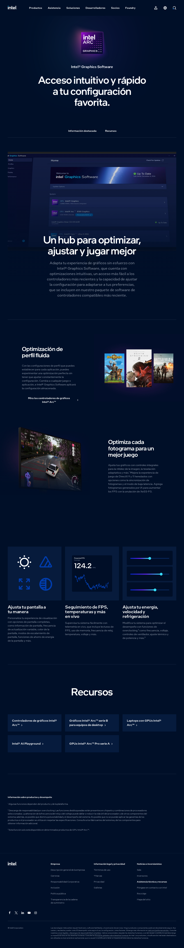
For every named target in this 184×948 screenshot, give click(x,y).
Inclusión (55, 887)
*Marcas (98, 875)
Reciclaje (141, 893)
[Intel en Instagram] (36, 913)
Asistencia (54, 8)
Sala (139, 869)
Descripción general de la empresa (68, 869)
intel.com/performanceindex (158, 930)
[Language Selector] (165, 8)
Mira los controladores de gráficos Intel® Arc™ (49, 400)
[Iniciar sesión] (156, 8)
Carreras (55, 875)
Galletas (98, 887)
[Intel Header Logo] (12, 8)
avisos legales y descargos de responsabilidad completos (79, 933)
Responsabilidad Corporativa (65, 881)
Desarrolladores (95, 8)
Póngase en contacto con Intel (152, 887)
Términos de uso (102, 869)
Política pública (58, 893)
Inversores (142, 875)
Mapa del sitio (143, 899)
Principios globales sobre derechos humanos (111, 935)
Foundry (130, 8)
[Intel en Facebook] (10, 913)
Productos (35, 8)
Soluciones (73, 8)
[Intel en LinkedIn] (23, 913)
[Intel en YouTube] (29, 913)
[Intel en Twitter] (16, 913)
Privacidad (99, 881)
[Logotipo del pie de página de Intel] (12, 864)
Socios (115, 8)
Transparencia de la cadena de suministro (64, 901)
